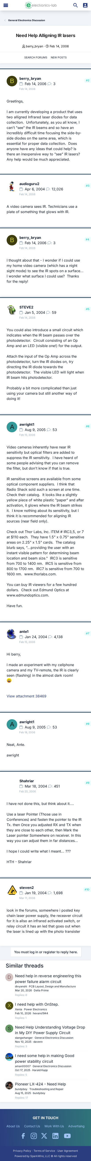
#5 (87, 309)
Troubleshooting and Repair (46, 1089)
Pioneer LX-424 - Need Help (40, 1084)
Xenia (18, 1009)
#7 (87, 633)
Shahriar (26, 781)
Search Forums (35, 57)
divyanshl (21, 986)
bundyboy (21, 1089)
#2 (87, 80)
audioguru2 (29, 184)
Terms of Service (44, 1150)
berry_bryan (34, 46)
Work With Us (54, 1126)
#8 (87, 723)
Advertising (76, 1126)
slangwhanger (24, 1037)
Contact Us (32, 1126)
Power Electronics (35, 1009)
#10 (87, 889)
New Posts (59, 57)
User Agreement (67, 1150)
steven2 (26, 887)
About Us (13, 1126)
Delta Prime (41, 990)
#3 (87, 185)
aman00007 (23, 1066)
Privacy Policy (22, 1150)
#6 (87, 426)
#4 (87, 239)
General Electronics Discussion (54, 1037)
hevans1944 (40, 1013)
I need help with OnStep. (37, 1004)
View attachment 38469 (26, 696)
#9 (87, 782)
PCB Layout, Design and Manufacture (52, 986)
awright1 (26, 424)
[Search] (75, 5)
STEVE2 (26, 307)
